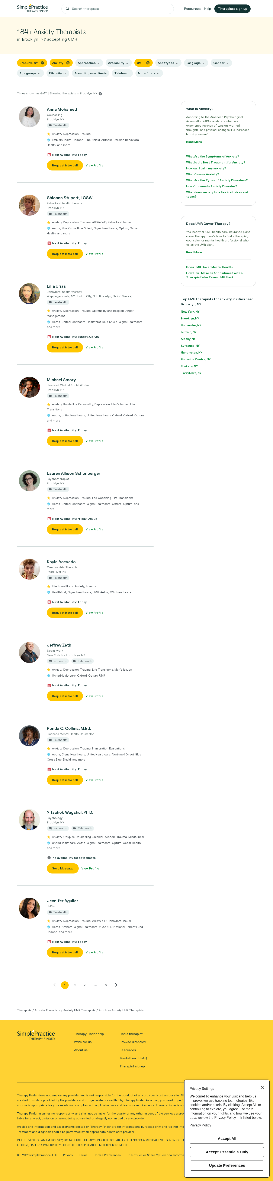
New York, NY (190, 311)
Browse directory (132, 1042)
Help (207, 9)
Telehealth (122, 73)
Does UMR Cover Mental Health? (210, 267)
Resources (192, 9)
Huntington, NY (191, 352)
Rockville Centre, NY (196, 359)
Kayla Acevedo (61, 561)
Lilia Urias (56, 286)
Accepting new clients (90, 73)
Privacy (68, 1155)
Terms (83, 1155)
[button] (85, 138)
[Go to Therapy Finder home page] (32, 8)
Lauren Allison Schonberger (73, 473)
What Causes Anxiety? (202, 174)
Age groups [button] (28, 73)
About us (81, 1050)
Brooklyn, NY (190, 318)
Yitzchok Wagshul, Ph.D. (70, 812)
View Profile (94, 165)
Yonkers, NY (189, 366)
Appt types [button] (166, 63)
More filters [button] (146, 73)
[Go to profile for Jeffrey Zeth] (30, 652)
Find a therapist (131, 1034)
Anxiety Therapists (47, 1010)
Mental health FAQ (133, 1058)
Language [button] (194, 63)
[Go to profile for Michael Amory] (30, 387)
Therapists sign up (232, 9)
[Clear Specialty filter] (68, 62)
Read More (194, 141)
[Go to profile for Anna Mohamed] (30, 116)
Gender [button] (219, 63)
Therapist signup (132, 1066)
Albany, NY (188, 339)
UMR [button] (140, 63)
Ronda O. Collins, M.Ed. (69, 728)
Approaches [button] (87, 63)
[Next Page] (116, 985)
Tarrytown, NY (191, 373)
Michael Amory (61, 379)
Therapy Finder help (89, 1034)
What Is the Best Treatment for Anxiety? (215, 162)
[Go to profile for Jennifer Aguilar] (30, 908)
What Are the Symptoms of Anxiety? (212, 156)
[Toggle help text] (100, 93)
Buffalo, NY (188, 332)
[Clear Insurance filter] (148, 62)
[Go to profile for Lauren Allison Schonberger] (30, 480)
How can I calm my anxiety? (206, 168)
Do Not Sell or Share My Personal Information (158, 1155)
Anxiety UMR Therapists (79, 1010)
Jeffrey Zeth (59, 645)
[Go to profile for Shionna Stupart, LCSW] (30, 205)
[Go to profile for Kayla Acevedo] (30, 569)
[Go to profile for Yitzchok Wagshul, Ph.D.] (30, 819)
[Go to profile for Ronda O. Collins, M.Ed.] (30, 735)
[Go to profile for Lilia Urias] (30, 293)
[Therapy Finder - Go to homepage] (36, 1036)
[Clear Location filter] (42, 62)
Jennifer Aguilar (62, 900)
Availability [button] (116, 63)
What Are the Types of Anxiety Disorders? (217, 180)
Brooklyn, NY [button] (29, 63)
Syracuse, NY (190, 345)
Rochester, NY (191, 325)
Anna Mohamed (62, 109)
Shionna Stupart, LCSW (70, 197)
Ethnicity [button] (55, 73)
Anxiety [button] (57, 63)
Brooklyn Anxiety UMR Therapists (121, 1010)
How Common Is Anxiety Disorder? (211, 186)
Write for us (83, 1042)
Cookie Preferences (107, 1155)
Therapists (24, 1010)
